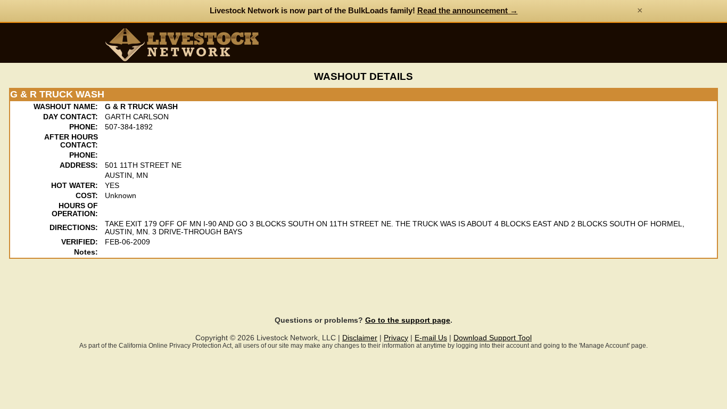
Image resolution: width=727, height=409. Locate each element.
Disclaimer (359, 338)
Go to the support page (407, 320)
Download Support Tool (492, 338)
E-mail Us (431, 338)
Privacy (396, 338)
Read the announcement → (467, 10)
